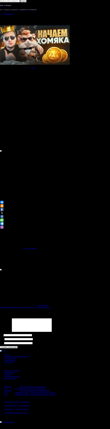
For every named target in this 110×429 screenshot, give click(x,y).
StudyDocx (8, 387)
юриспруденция (10, 378)
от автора (7, 374)
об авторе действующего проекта (16, 356)
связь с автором (10, 360)
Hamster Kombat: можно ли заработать (14, 307)
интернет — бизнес (11, 371)
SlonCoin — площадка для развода (16, 402)
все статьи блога (10, 358)
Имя (1, 335)
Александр (8, 391)
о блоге (7, 354)
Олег (6, 389)
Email (2, 339)
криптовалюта (8, 14)
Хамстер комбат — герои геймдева (17, 405)
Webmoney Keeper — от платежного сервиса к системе (35, 392)
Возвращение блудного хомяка (15, 413)
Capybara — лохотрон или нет (39, 307)
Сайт (2, 343)
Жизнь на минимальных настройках (32, 387)
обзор (33, 68)
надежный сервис (29, 248)
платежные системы (11, 376)
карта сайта (8, 362)
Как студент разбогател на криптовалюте (30, 389)
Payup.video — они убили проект (16, 409)
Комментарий (5, 331)
